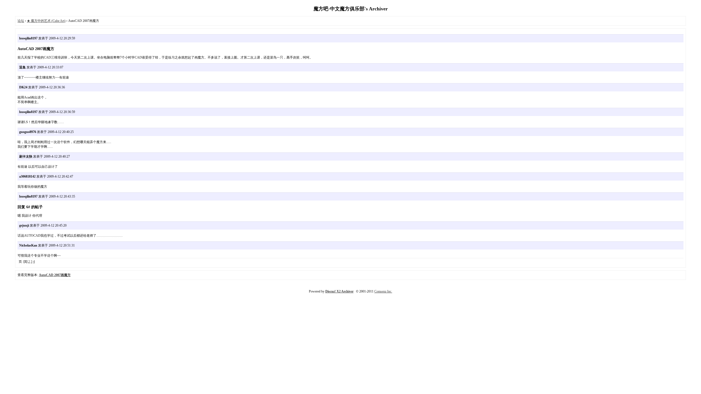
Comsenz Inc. (383, 291)
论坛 (21, 21)
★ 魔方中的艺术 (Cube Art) (46, 21)
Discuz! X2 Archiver (339, 291)
